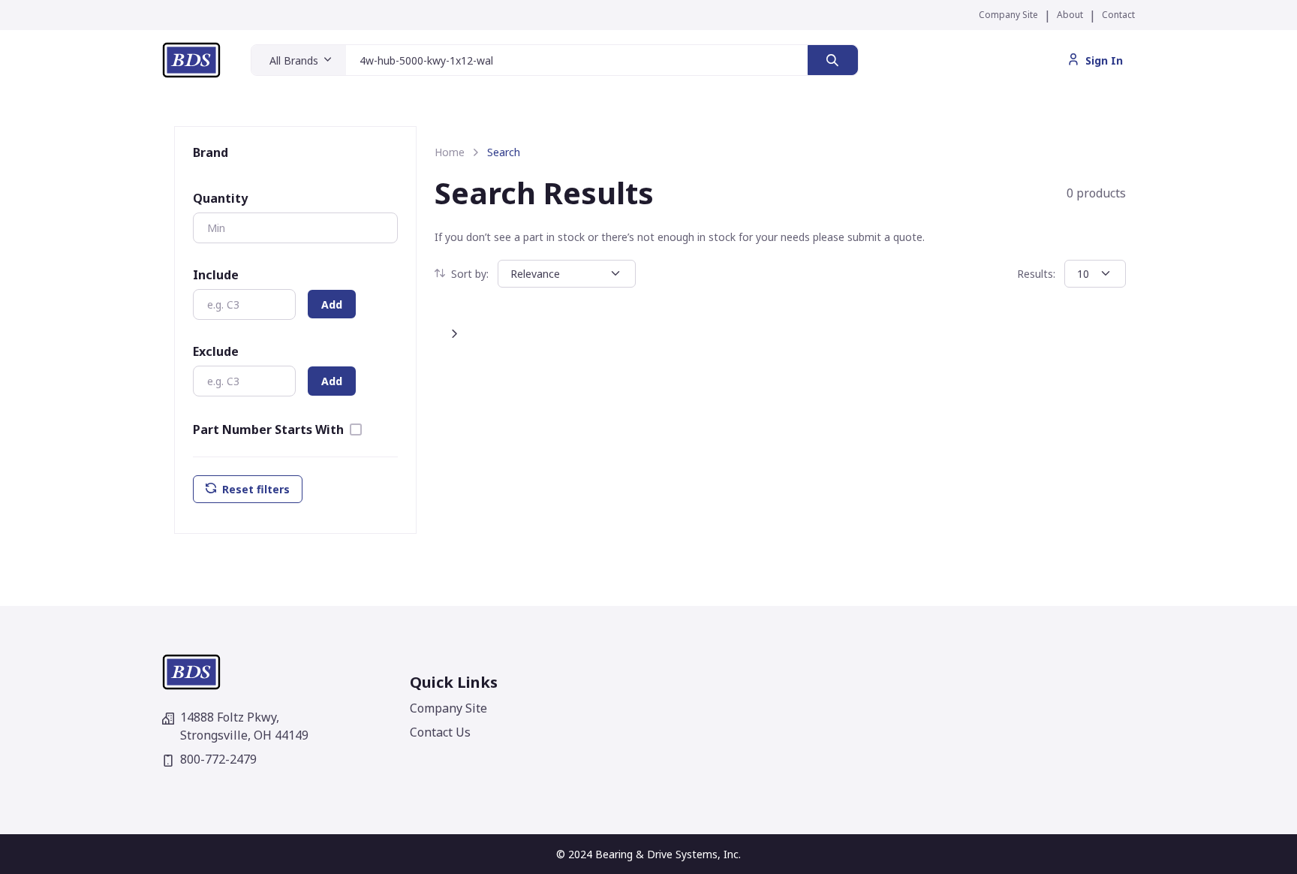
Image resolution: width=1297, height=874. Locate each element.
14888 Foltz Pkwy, (244, 726)
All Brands (293, 60)
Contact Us (440, 732)
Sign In (1104, 60)
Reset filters (256, 489)
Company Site (1008, 14)
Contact (1118, 14)
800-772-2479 (218, 759)
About (1070, 14)
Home (450, 152)
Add (331, 304)
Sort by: (470, 274)
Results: (1036, 274)
